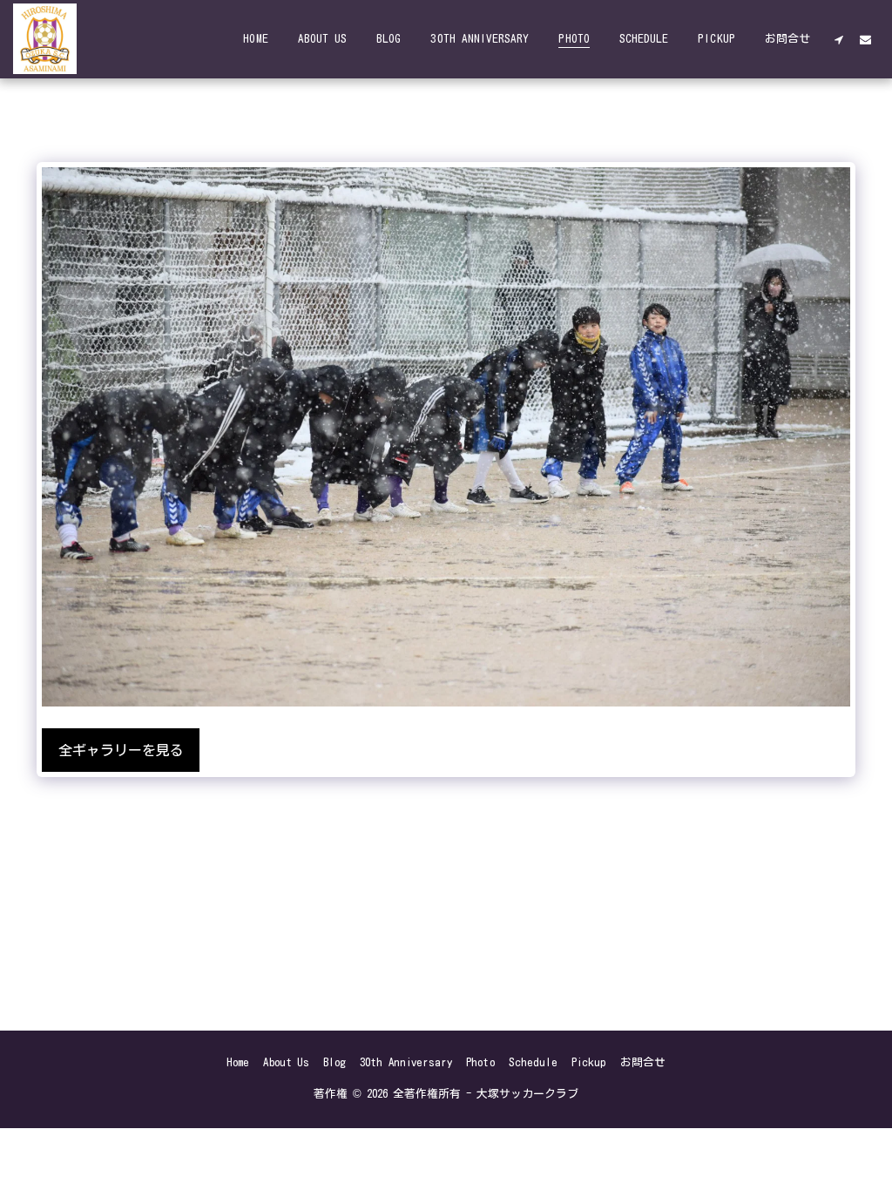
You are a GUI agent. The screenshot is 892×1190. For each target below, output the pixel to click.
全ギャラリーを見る (121, 750)
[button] (838, 39)
